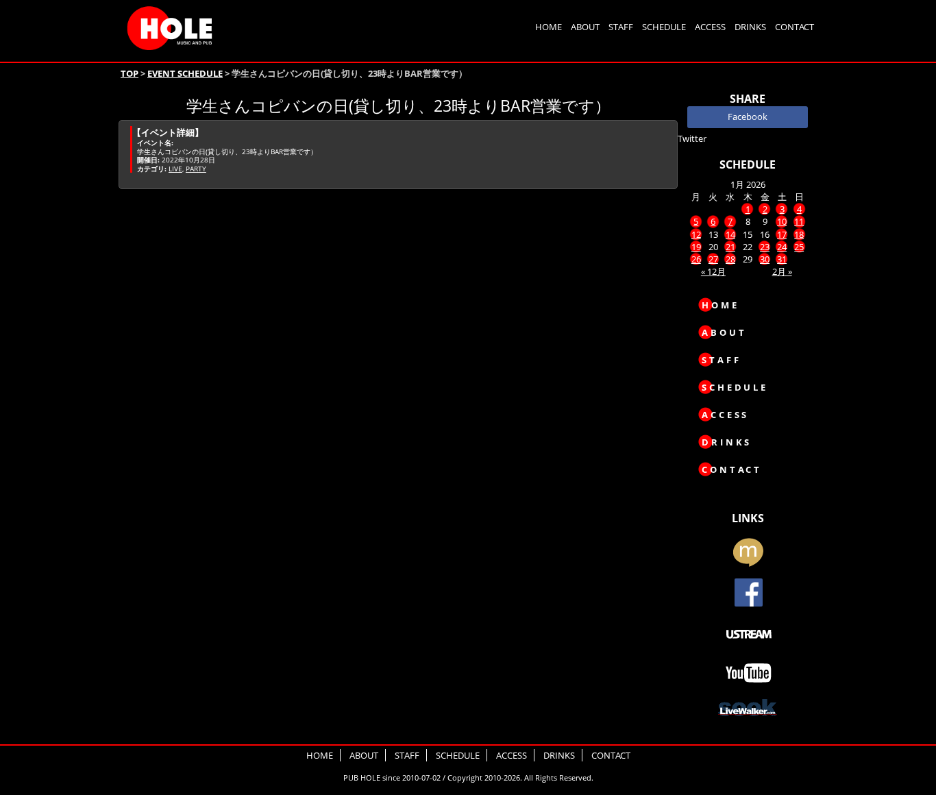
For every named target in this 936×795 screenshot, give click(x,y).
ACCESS (710, 27)
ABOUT (585, 27)
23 (764, 247)
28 (730, 259)
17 (782, 234)
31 (782, 259)
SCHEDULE (664, 27)
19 (696, 247)
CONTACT (794, 27)
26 (696, 259)
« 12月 (713, 271)
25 (799, 247)
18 (799, 234)
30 (764, 259)
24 (782, 247)
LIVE (175, 168)
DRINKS (750, 27)
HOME (548, 27)
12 (696, 234)
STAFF (620, 27)
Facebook (747, 116)
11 (799, 221)
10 (782, 221)
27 (713, 259)
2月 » (782, 271)
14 (730, 234)
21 (730, 247)
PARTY (196, 168)
